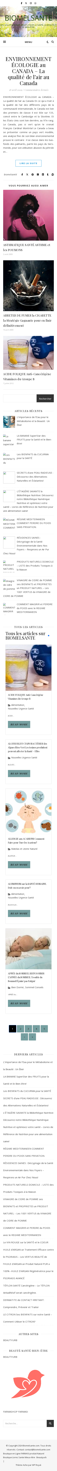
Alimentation (17, 705)
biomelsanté (10, 174)
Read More (19, 724)
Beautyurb (41, 1457)
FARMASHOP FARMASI (15, 1411)
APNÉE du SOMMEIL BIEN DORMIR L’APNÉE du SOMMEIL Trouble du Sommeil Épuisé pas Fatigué (26, 977)
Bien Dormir (17, 987)
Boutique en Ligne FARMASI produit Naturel (23, 1453)
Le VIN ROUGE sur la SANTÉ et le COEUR (25, 1242)
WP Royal (36, 1465)
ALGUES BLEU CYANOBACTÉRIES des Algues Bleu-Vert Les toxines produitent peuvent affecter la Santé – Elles (27, 747)
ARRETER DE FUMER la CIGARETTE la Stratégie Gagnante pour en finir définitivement (27, 320)
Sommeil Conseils (34, 987)
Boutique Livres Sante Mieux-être (19, 1457)
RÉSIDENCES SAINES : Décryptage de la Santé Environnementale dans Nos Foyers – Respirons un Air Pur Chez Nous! (28, 1170)
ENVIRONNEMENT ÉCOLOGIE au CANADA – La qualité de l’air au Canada (29, 70)
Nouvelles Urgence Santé (21, 708)
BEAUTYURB (10, 1340)
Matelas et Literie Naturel (24, 848)
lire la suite (28, 163)
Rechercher (45, 398)
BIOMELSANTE (28, 17)
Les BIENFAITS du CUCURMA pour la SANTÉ (27, 1091)
